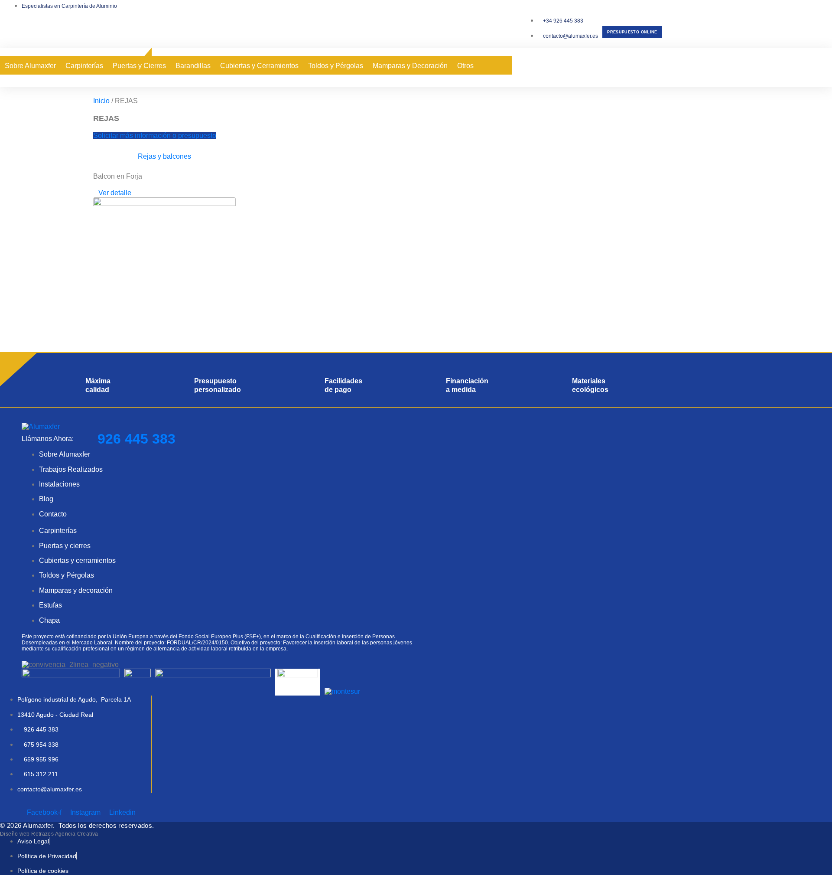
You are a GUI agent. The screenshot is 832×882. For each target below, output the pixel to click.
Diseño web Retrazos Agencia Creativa (49, 834)
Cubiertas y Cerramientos (259, 65)
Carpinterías (84, 65)
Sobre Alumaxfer (30, 65)
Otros (465, 65)
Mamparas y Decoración (410, 65)
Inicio (101, 101)
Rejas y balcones (164, 156)
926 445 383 (137, 439)
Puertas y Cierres (139, 65)
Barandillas (193, 65)
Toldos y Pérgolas (335, 65)
